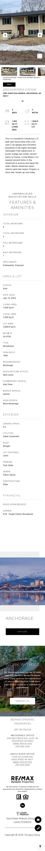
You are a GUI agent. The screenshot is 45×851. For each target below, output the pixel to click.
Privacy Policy (32, 835)
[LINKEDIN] (22, 805)
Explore (22, 632)
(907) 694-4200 (22, 765)
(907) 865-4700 (22, 746)
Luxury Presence (22, 822)
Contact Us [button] (22, 701)
